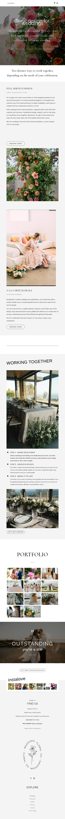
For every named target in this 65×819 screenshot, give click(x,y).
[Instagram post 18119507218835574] (39, 686)
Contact (32, 808)
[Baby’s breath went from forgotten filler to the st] (47, 686)
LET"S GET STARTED (15, 532)
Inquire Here (32, 56)
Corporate (32, 799)
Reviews (32, 805)
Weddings (32, 796)
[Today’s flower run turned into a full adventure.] (11, 686)
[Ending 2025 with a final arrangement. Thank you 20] (54, 686)
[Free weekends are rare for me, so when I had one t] (25, 686)
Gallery (32, 802)
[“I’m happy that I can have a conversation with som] (32, 686)
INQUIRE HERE (15, 143)
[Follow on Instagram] (34, 778)
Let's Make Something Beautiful (32, 670)
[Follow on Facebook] (31, 778)
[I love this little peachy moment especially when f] (18, 686)
